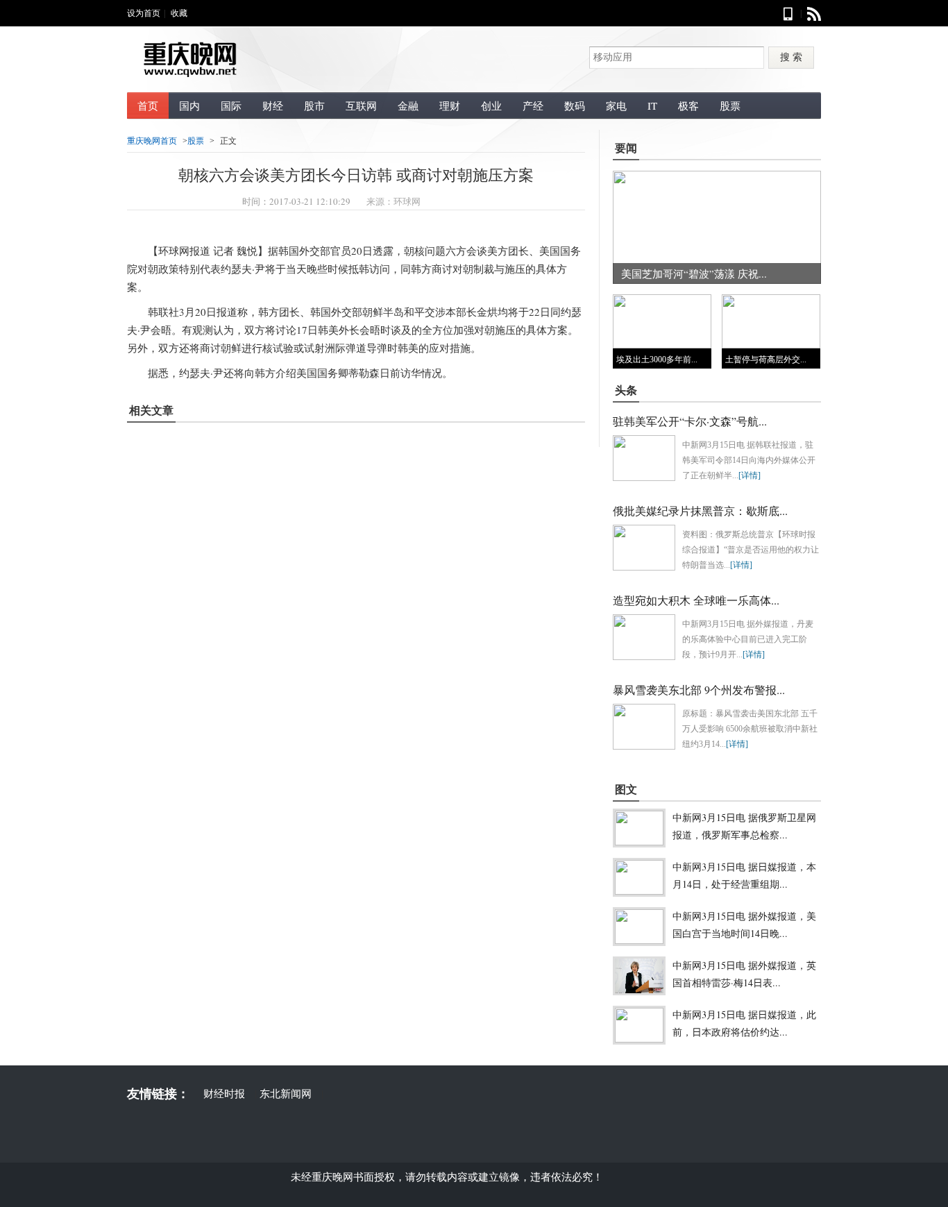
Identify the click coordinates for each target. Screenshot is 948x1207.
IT (652, 105)
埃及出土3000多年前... (656, 359)
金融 (408, 105)
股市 (314, 105)
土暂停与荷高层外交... (765, 359)
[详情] (749, 475)
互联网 (361, 105)
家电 (616, 105)
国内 (189, 105)
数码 (574, 105)
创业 (491, 105)
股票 (730, 105)
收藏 (179, 13)
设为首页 (143, 13)
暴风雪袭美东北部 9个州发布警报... (699, 689)
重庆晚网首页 (152, 141)
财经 (272, 105)
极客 (688, 105)
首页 (147, 105)
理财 (449, 105)
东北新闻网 (286, 1093)
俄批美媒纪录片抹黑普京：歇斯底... (700, 510)
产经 (533, 105)
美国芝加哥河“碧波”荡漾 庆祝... (694, 273)
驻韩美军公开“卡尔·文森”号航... (690, 421)
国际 (231, 105)
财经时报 (224, 1093)
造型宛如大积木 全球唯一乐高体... (696, 600)
